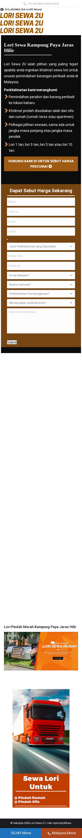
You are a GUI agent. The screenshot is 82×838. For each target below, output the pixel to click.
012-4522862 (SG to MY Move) (23, 9)
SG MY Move (21, 833)
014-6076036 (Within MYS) (43, 3)
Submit (12, 342)
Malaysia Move (64, 833)
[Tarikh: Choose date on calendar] (7, 239)
